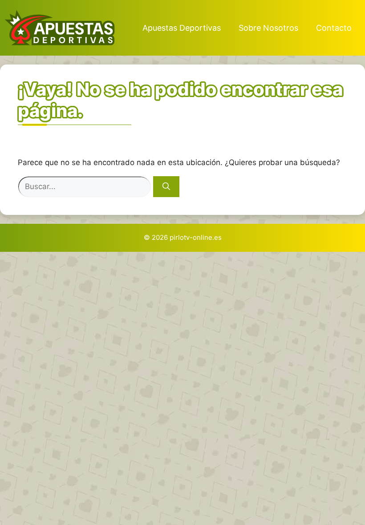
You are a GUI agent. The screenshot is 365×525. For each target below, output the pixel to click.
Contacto (334, 27)
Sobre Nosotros (268, 27)
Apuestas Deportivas (181, 27)
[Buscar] (166, 187)
